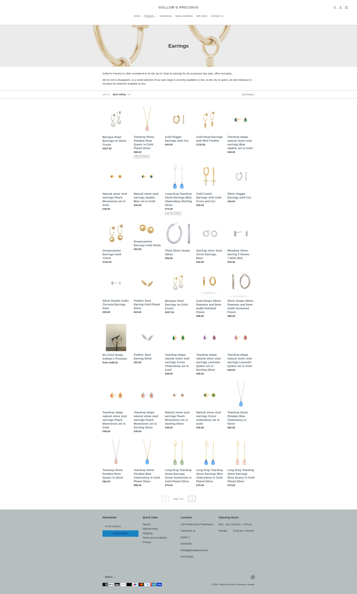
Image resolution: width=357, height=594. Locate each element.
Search (147, 524)
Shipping (147, 533)
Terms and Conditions (155, 537)
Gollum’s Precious (178, 7)
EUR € (109, 577)
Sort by (106, 95)
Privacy (147, 542)
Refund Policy (150, 528)
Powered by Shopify (245, 584)
